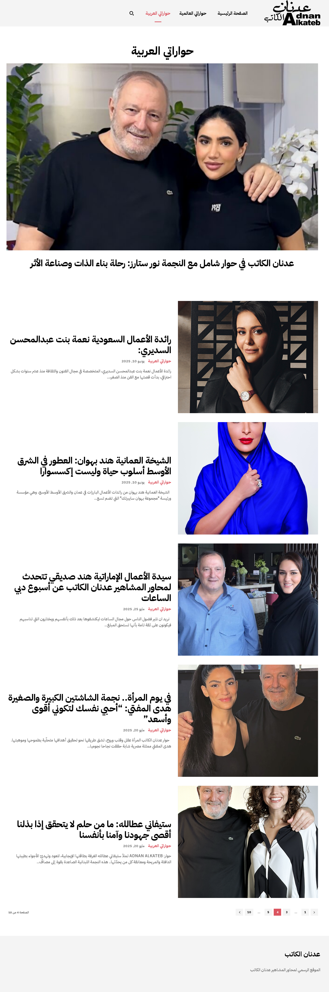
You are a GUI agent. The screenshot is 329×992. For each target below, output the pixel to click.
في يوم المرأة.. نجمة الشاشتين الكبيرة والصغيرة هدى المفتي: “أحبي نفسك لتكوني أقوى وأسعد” (89, 708)
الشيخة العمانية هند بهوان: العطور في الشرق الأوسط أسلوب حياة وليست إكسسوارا (94, 466)
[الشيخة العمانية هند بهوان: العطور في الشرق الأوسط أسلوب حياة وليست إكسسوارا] (248, 478)
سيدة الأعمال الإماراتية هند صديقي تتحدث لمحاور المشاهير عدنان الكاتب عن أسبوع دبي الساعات (92, 587)
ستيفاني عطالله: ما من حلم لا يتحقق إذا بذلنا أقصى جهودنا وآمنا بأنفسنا (94, 830)
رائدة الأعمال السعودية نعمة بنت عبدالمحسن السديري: (90, 345)
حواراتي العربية (159, 361)
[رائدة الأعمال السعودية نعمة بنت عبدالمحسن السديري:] (248, 357)
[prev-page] (314, 912)
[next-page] (239, 912)
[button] (132, 13)
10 (249, 912)
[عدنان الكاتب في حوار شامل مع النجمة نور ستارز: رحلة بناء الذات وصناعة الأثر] (162, 156)
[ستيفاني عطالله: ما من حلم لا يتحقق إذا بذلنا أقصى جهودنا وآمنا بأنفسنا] (248, 842)
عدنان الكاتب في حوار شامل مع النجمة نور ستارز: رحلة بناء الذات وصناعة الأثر (162, 263)
